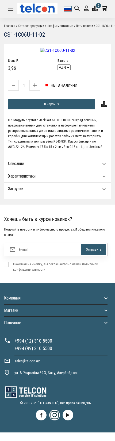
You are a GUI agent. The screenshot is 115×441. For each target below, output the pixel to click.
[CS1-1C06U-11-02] (57, 50)
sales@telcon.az (27, 361)
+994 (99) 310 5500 (33, 348)
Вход (86, 9)
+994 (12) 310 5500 (33, 341)
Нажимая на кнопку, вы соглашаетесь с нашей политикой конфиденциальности (55, 266)
